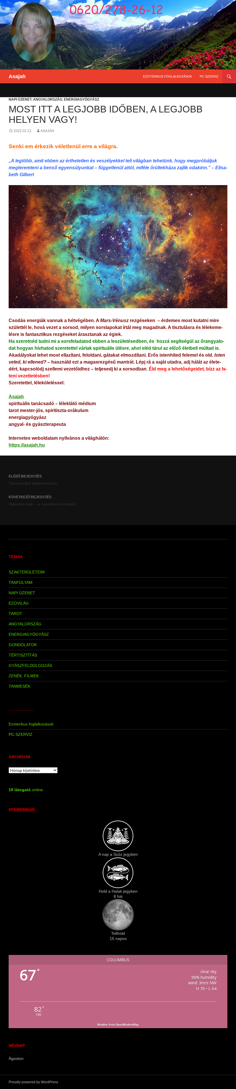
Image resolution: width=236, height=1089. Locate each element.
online (26, 789)
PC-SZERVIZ (209, 76)
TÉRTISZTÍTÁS (23, 655)
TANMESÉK (19, 686)
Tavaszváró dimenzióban (33, 480)
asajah (47, 131)
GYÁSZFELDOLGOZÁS (30, 665)
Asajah (17, 76)
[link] (16, 396)
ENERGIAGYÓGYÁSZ (81, 99)
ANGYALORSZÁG (47, 99)
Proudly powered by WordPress (33, 1082)
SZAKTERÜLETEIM (27, 572)
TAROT (15, 613)
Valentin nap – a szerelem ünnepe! (42, 500)
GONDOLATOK (23, 644)
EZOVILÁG (19, 603)
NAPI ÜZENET (20, 99)
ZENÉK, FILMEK (24, 676)
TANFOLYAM (21, 582)
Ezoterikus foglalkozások (167, 76)
